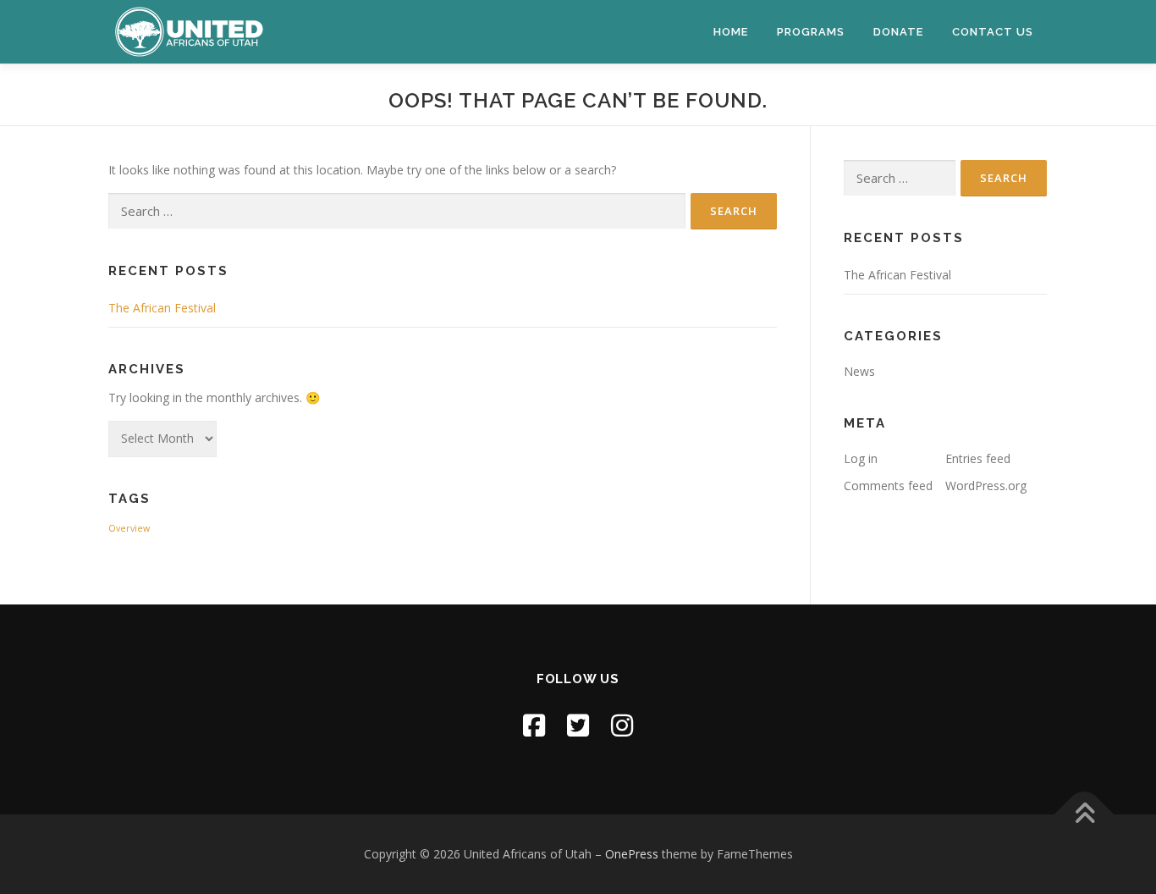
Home (730, 31)
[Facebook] (534, 725)
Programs (811, 31)
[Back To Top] (1084, 814)
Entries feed (977, 458)
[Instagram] (622, 725)
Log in (861, 458)
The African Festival (162, 308)
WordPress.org (986, 485)
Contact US (992, 31)
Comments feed (888, 485)
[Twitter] (578, 725)
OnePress (631, 854)
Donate (898, 31)
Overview (129, 528)
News (859, 371)
